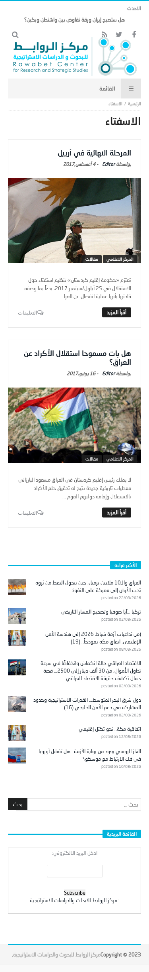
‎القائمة (107, 88)
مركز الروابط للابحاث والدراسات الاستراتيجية (73, 900)
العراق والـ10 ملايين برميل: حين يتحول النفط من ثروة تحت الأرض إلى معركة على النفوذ (88, 586)
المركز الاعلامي (120, 259)
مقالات (91, 259)
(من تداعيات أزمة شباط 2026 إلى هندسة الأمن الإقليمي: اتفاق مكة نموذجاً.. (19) (93, 638)
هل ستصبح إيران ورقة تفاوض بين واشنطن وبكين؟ (74, 19)
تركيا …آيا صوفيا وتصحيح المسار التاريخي (101, 611)
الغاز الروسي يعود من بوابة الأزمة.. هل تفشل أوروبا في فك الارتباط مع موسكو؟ (90, 755)
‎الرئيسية (134, 103)
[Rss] (104, 35)
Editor (108, 164)
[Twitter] (119, 35)
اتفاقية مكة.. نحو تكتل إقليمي (110, 729)
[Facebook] (133, 35)
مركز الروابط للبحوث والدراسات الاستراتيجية (57, 954)
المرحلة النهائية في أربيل (94, 152)
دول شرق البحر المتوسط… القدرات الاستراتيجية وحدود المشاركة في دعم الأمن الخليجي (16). (87, 703)
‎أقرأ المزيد (116, 312)
